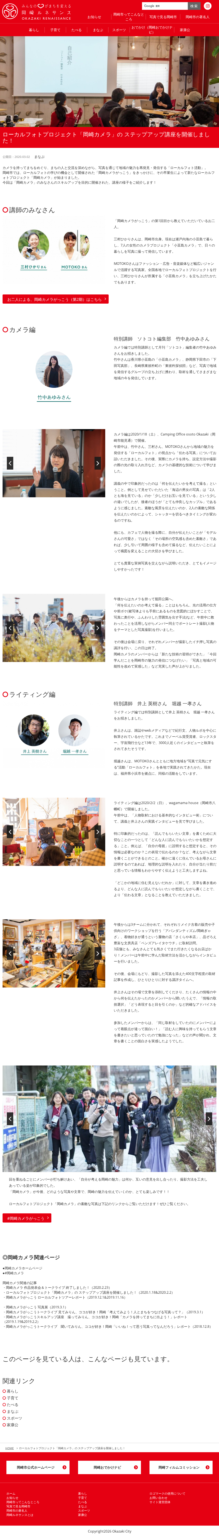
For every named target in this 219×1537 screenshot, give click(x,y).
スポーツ (119, 29)
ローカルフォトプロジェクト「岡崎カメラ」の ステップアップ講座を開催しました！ (71, 1292)
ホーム (10, 1493)
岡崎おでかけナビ (107, 1467)
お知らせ (94, 16)
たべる (76, 29)
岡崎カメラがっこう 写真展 (27, 1307)
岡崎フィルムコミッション (179, 1467)
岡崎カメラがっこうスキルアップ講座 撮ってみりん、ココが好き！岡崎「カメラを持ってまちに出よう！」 (90, 1317)
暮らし (34, 29)
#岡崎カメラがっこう (25, 1218)
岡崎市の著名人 (198, 16)
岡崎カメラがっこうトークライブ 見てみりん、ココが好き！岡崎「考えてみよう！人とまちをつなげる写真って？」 (95, 1312)
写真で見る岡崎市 (163, 16)
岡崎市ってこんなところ (128, 17)
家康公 (185, 29)
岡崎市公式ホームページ (36, 1467)
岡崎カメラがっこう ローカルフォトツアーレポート (46, 1297)
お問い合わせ (158, 1498)
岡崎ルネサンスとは (19, 1515)
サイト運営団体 (159, 1502)
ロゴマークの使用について (167, 1493)
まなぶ (98, 29)
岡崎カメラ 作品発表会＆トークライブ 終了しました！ (48, 1287)
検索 (194, 6)
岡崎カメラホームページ (23, 1268)
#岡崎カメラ (14, 1273)
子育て (55, 29)
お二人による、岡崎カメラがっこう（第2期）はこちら (54, 299)
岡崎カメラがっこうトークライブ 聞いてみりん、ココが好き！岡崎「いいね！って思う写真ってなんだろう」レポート (98, 1326)
